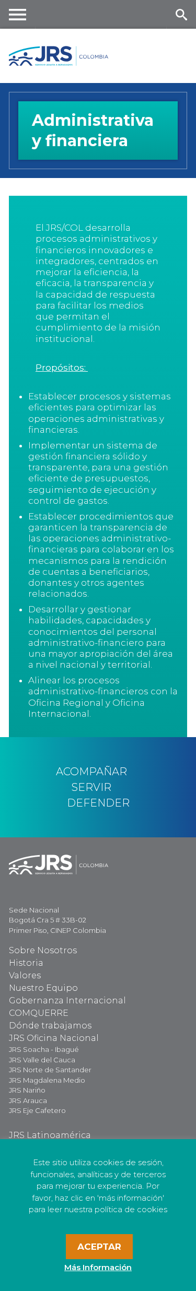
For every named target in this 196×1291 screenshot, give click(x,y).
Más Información (98, 1267)
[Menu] (18, 14)
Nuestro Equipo (43, 988)
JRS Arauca (28, 1100)
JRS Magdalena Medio (47, 1080)
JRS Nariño (27, 1090)
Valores (25, 975)
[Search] (181, 14)
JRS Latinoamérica (50, 1135)
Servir (91, 787)
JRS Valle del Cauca (42, 1060)
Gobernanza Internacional (67, 1000)
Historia (26, 963)
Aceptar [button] (99, 1246)
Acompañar (91, 771)
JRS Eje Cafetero (37, 1110)
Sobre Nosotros (43, 950)
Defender (98, 803)
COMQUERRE (38, 1013)
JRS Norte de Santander (50, 1069)
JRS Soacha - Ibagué (44, 1049)
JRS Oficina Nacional (54, 1038)
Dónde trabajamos (50, 1026)
